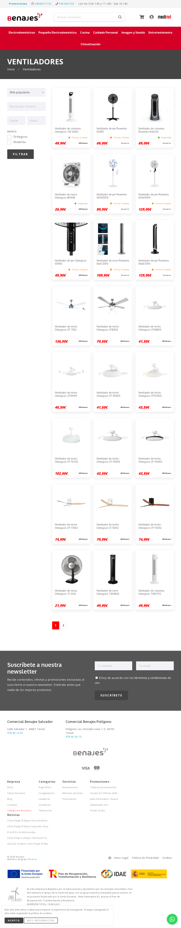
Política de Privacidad (145, 857)
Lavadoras (44, 799)
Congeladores (47, 793)
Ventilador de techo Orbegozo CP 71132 (66, 328)
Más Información (40, 920)
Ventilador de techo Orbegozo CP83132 (108, 328)
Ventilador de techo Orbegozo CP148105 (149, 328)
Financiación (69, 799)
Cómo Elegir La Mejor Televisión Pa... (28, 838)
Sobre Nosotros (16, 793)
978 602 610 (66, 3)
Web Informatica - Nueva (104, 799)
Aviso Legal (121, 857)
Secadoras (45, 805)
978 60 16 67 (15, 733)
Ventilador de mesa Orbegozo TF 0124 (66, 592)
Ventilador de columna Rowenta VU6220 (151, 130)
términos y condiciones (151, 678)
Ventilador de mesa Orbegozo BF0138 (66, 196)
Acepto (14, 920)
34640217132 (43, 3)
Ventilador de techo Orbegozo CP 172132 (150, 526)
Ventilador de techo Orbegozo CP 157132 (66, 460)
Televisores (45, 810)
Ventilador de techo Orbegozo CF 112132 (108, 526)
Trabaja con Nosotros (19, 810)
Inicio (11, 69)
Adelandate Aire (99, 805)
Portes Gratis (97, 810)
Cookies (167, 857)
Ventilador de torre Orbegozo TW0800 (108, 592)
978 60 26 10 (73, 736)
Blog (9, 799)
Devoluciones (70, 787)
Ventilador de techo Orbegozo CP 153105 (108, 460)
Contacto (12, 805)
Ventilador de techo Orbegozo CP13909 (66, 394)
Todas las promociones (103, 787)
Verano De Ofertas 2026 (103, 793)
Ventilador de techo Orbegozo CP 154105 (150, 460)
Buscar (120, 17)
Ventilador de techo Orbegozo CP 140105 (108, 394)
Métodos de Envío (72, 793)
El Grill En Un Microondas (21, 832)
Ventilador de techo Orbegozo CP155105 (150, 394)
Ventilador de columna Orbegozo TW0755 (151, 592)
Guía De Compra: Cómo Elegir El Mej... (28, 844)
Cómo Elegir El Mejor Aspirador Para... (28, 826)
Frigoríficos (45, 787)
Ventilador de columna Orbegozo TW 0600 (68, 130)
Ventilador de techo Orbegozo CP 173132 (66, 526)
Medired (32, 859)
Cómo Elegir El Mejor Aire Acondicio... (28, 820)
